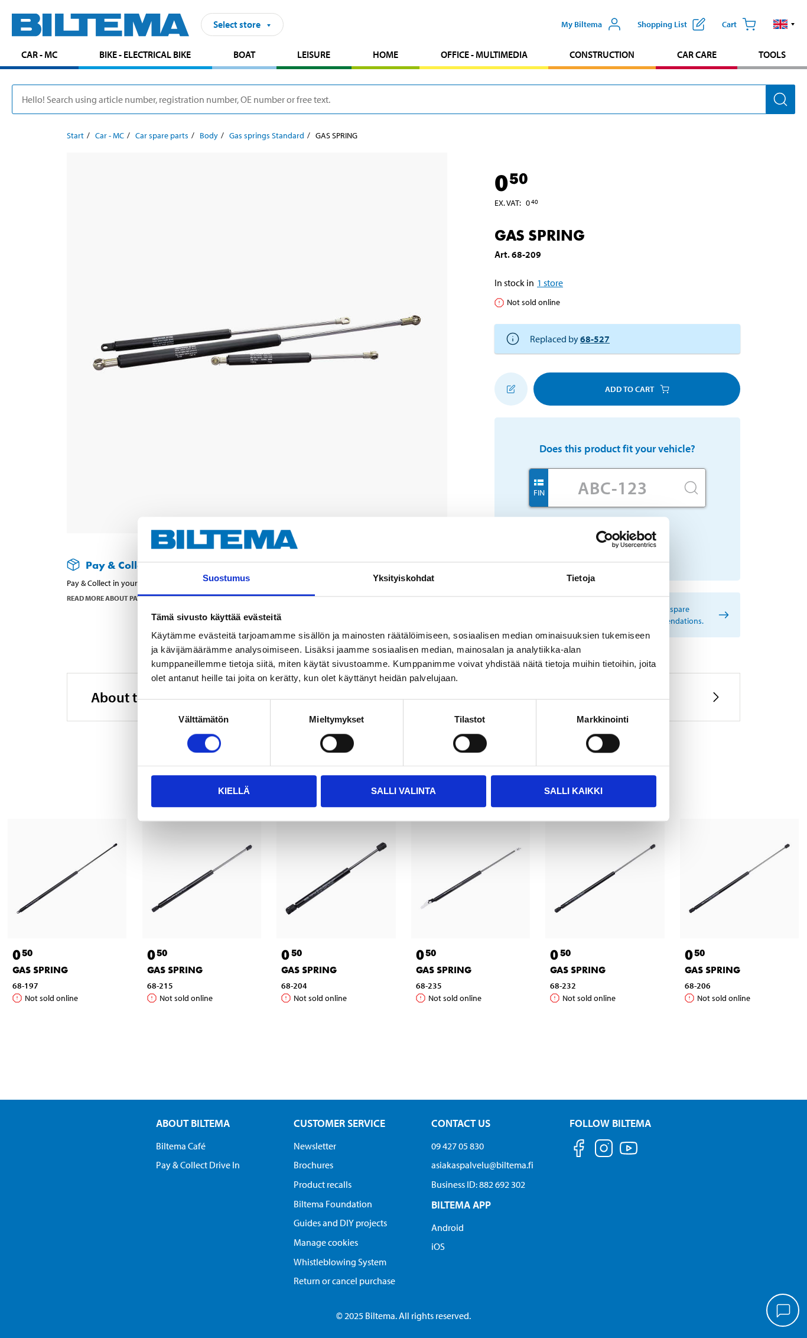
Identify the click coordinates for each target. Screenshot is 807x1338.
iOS (438, 1246)
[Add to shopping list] (511, 389)
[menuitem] (39, 56)
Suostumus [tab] (226, 579)
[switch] (337, 743)
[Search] (780, 99)
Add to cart (629, 389)
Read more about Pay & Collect (122, 598)
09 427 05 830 (457, 1146)
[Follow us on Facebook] (579, 1150)
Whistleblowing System (340, 1262)
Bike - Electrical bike (145, 54)
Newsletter (315, 1146)
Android (447, 1227)
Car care (697, 54)
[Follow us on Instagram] (603, 1150)
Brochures (313, 1165)
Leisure (313, 54)
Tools (772, 54)
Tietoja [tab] (581, 579)
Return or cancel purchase (344, 1281)
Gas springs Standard (266, 135)
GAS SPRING (40, 970)
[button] (784, 24)
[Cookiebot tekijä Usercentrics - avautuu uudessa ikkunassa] (604, 539)
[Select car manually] (721, 615)
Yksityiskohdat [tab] (403, 579)
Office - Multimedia (484, 54)
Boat (244, 54)
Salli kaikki (573, 791)
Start (75, 135)
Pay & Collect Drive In (198, 1165)
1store (550, 283)
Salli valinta (403, 791)
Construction (602, 54)
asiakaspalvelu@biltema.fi (482, 1165)
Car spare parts (161, 135)
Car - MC (39, 54)
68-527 (595, 339)
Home (385, 54)
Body (209, 135)
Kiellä (234, 791)
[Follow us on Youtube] (628, 1154)
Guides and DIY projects (340, 1223)
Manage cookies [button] (326, 1242)
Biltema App (461, 1204)
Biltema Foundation (333, 1204)
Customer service (339, 1123)
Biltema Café (181, 1146)
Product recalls (323, 1184)
